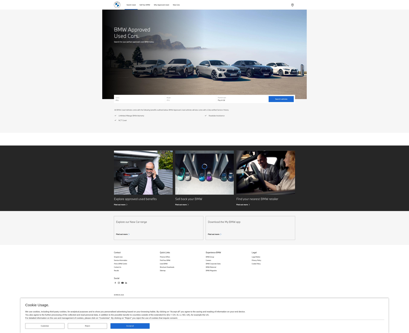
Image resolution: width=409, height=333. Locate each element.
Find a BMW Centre (120, 264)
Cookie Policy (256, 264)
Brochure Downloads (167, 267)
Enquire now (118, 257)
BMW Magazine (211, 271)
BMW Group (210, 257)
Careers (208, 260)
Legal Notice (256, 257)
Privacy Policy (256, 260)
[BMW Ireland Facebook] (115, 283)
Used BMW (164, 264)
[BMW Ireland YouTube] (122, 283)
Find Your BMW (165, 260)
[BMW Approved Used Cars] (117, 4)
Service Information (120, 260)
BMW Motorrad (211, 267)
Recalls (116, 271)
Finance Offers (165, 257)
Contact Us (117, 267)
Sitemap (163, 271)
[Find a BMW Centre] (292, 5)
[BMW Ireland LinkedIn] (126, 283)
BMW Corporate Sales (213, 264)
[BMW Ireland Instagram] (119, 283)
